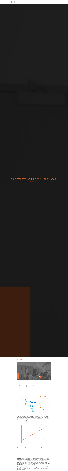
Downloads (47, 2)
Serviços (42, 2)
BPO (39, 2)
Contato (56, 2)
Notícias (52, 2)
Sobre (36, 2)
